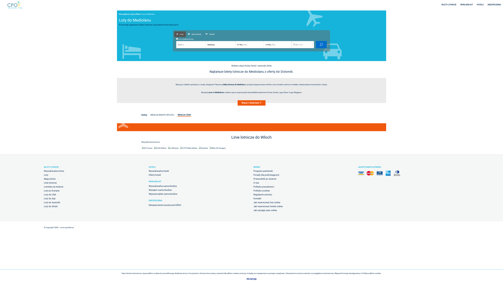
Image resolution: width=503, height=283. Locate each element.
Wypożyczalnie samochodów (163, 194)
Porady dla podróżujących (266, 175)
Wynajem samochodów (160, 190)
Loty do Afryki (51, 206)
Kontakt (257, 198)
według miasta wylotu (162, 115)
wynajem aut (466, 5)
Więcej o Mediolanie (251, 103)
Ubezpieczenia (155, 200)
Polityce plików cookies (371, 273)
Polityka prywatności (263, 186)
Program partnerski (263, 171)
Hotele (152, 167)
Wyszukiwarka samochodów (163, 186)
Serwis (256, 167)
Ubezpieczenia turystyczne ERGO (165, 205)
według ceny (184, 115)
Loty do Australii (52, 202)
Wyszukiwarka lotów (54, 171)
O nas (256, 182)
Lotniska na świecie (53, 186)
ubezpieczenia (494, 5)
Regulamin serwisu (262, 194)
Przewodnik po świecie (264, 179)
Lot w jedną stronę (185, 39)
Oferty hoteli (155, 175)
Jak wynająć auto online (265, 210)
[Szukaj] (321, 44)
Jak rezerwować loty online (266, 202)
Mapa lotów (50, 179)
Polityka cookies (261, 190)
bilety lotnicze (449, 5)
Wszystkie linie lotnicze (150, 142)
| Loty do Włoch (135, 14)
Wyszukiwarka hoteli (159, 171)
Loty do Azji (49, 198)
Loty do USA (50, 194)
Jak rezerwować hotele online (268, 206)
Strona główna (124, 14)
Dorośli (299, 45)
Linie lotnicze (50, 182)
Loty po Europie (51, 190)
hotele (480, 5)
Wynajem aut (155, 181)
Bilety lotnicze (51, 167)
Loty (46, 175)
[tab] (180, 34)
